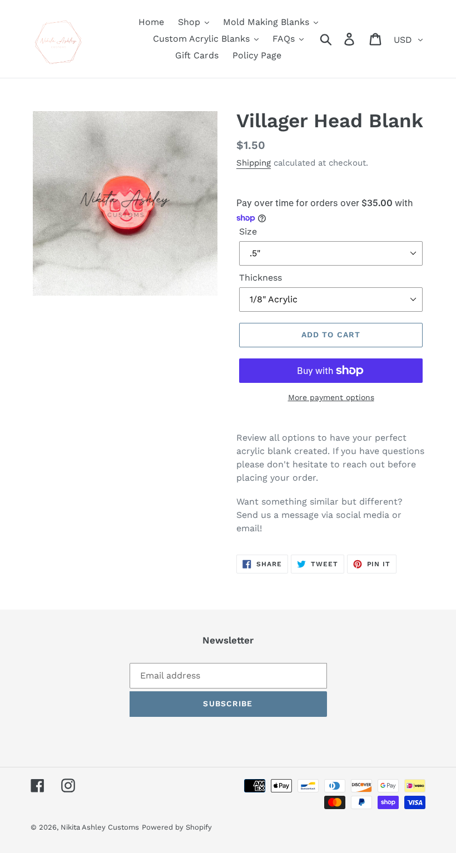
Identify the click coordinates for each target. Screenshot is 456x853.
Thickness (260, 277)
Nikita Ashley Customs (100, 827)
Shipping (253, 163)
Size (248, 231)
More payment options (331, 397)
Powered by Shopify (177, 827)
